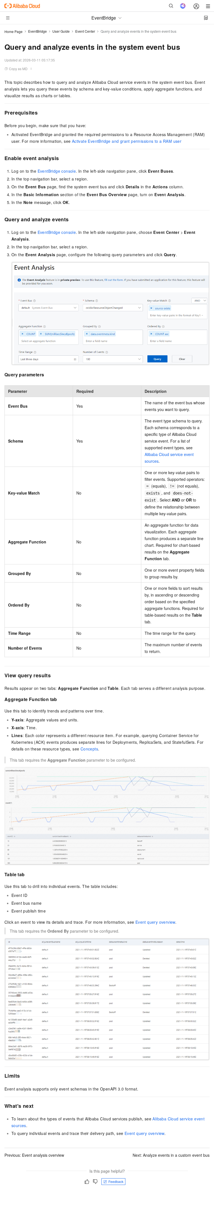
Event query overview (155, 922)
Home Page (13, 31)
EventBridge (37, 31)
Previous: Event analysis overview (34, 1155)
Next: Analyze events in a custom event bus (171, 1155)
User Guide (61, 31)
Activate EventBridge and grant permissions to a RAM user (126, 141)
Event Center (85, 31)
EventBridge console (57, 171)
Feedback (115, 1181)
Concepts (89, 749)
